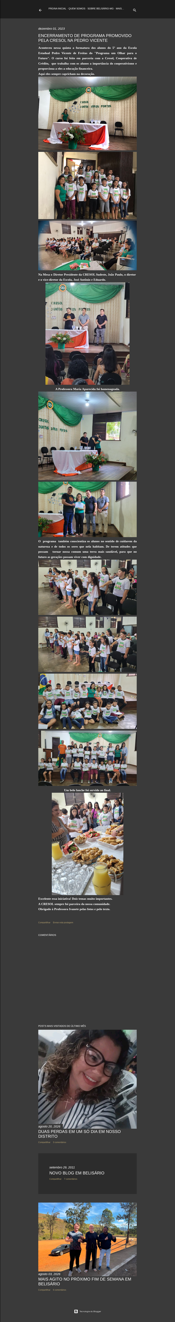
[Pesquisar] (135, 9)
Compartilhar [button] (44, 922)
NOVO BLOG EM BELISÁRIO (76, 1173)
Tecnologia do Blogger (90, 1311)
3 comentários (59, 1142)
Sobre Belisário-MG (101, 8)
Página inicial (57, 8)
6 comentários (59, 1290)
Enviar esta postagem (63, 922)
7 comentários (70, 1179)
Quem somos (77, 8)
